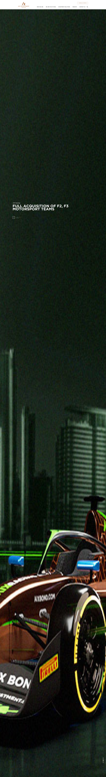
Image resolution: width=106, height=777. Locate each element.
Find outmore (21, 392)
